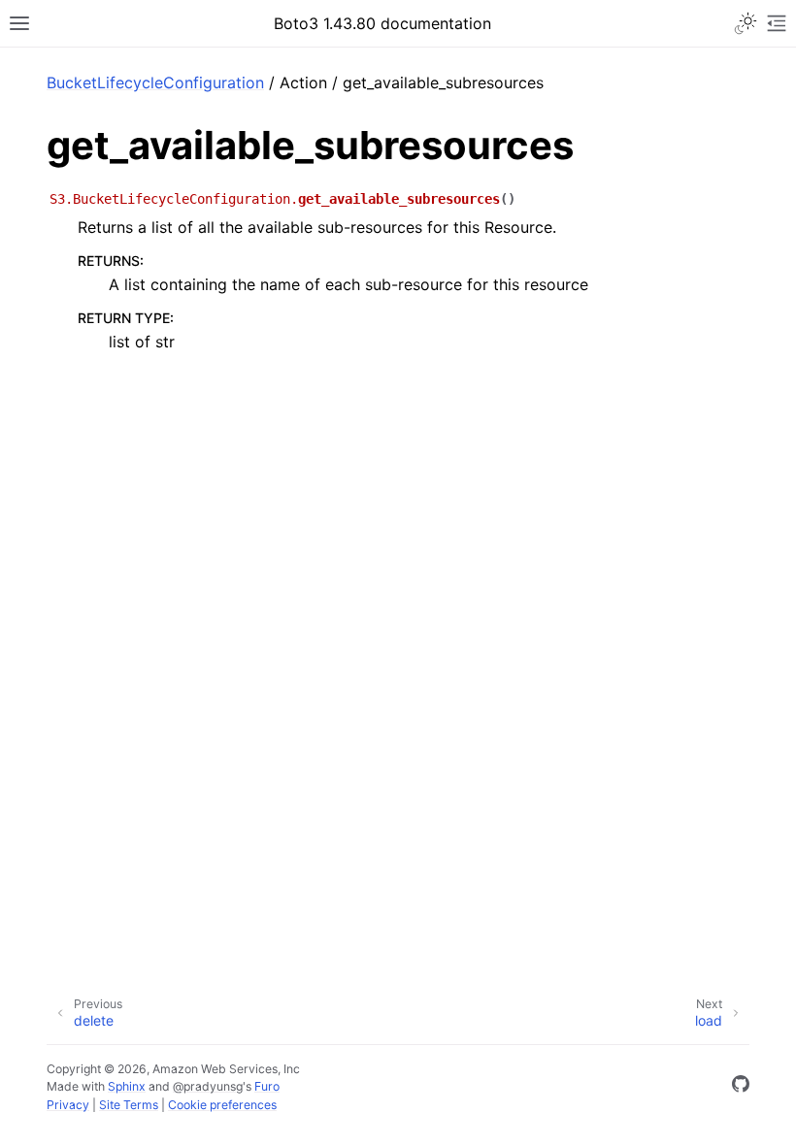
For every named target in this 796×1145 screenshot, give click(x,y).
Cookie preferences (222, 1104)
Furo (267, 1086)
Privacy (68, 1104)
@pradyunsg (208, 1086)
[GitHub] (740, 1086)
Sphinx (127, 1086)
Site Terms (128, 1104)
